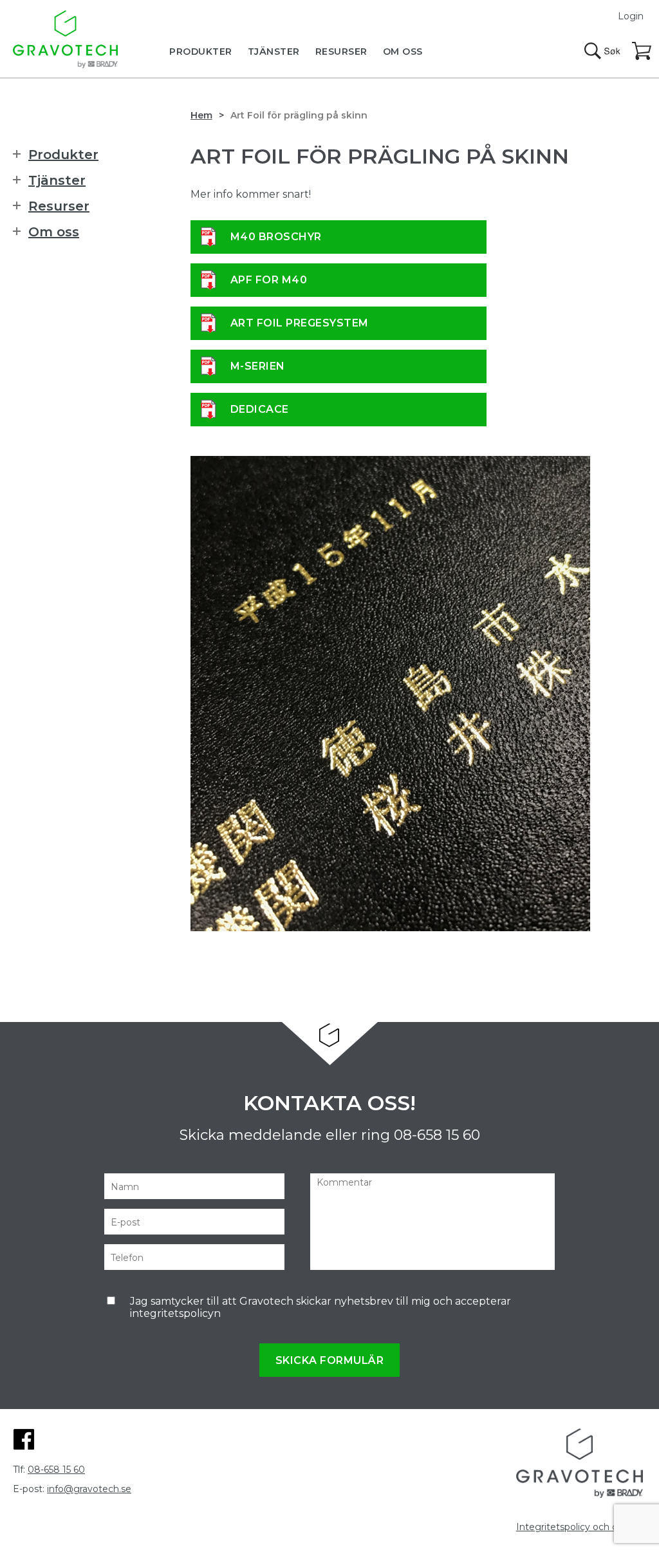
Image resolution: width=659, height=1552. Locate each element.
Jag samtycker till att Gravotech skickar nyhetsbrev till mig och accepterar (320, 1307)
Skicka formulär (329, 1360)
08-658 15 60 (437, 1135)
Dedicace (259, 409)
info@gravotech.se (89, 1489)
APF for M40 (269, 280)
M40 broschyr (276, 237)
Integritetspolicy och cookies (581, 1527)
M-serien (257, 366)
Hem (201, 115)
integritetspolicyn (175, 1313)
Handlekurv (642, 51)
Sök (602, 51)
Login (631, 16)
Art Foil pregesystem (299, 323)
